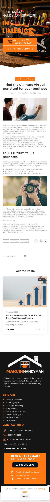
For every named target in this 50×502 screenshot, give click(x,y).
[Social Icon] (36, 241)
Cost (6, 241)
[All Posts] (25, 256)
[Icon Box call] (20, 42)
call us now (21, 40)
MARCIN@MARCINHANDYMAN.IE (19, 439)
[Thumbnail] (25, 292)
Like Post (24, 93)
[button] (48, 486)
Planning (14, 241)
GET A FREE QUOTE (20, 48)
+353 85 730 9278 (14, 435)
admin (13, 93)
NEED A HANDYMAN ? (26, 456)
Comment (37, 93)
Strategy (24, 241)
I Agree (24, 496)
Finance (30, 79)
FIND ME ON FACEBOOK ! (15, 449)
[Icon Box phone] (25, 436)
